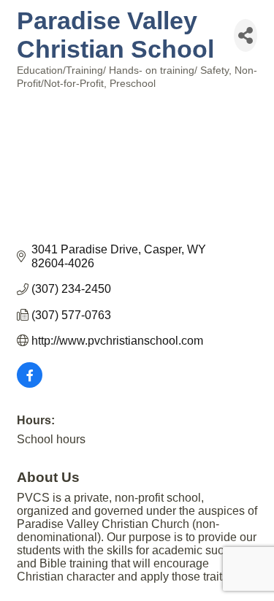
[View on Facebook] (29, 384)
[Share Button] (245, 35)
